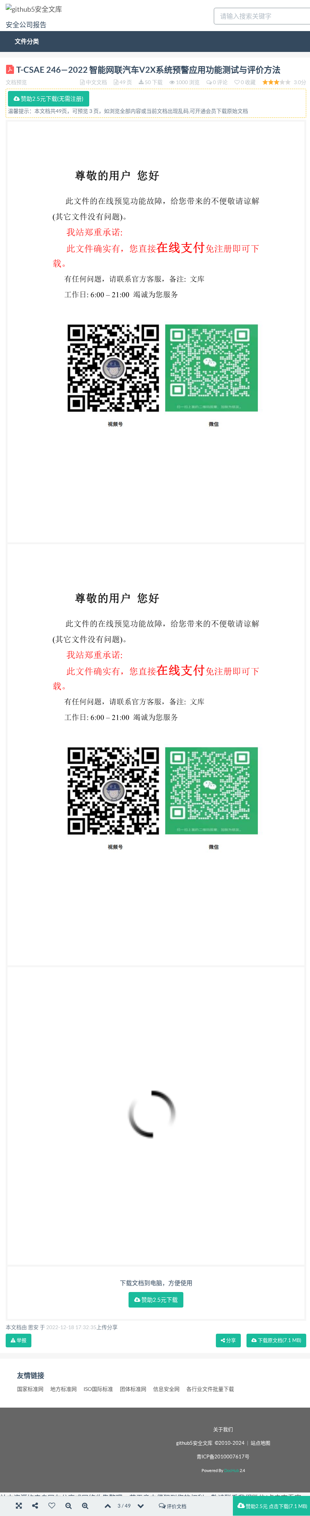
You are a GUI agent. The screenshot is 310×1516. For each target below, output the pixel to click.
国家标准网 (30, 1389)
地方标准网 (63, 1389)
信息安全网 (166, 1389)
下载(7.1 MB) (279, 1340)
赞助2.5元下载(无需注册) (52, 99)
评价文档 (176, 1506)
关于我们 (223, 1429)
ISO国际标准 (98, 1389)
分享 (230, 1340)
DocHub (231, 1470)
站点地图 (260, 1443)
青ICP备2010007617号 (223, 1457)
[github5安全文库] (34, 9)
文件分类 (27, 41)
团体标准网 (133, 1389)
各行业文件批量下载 (210, 1389)
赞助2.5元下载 (159, 1300)
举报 (21, 1340)
